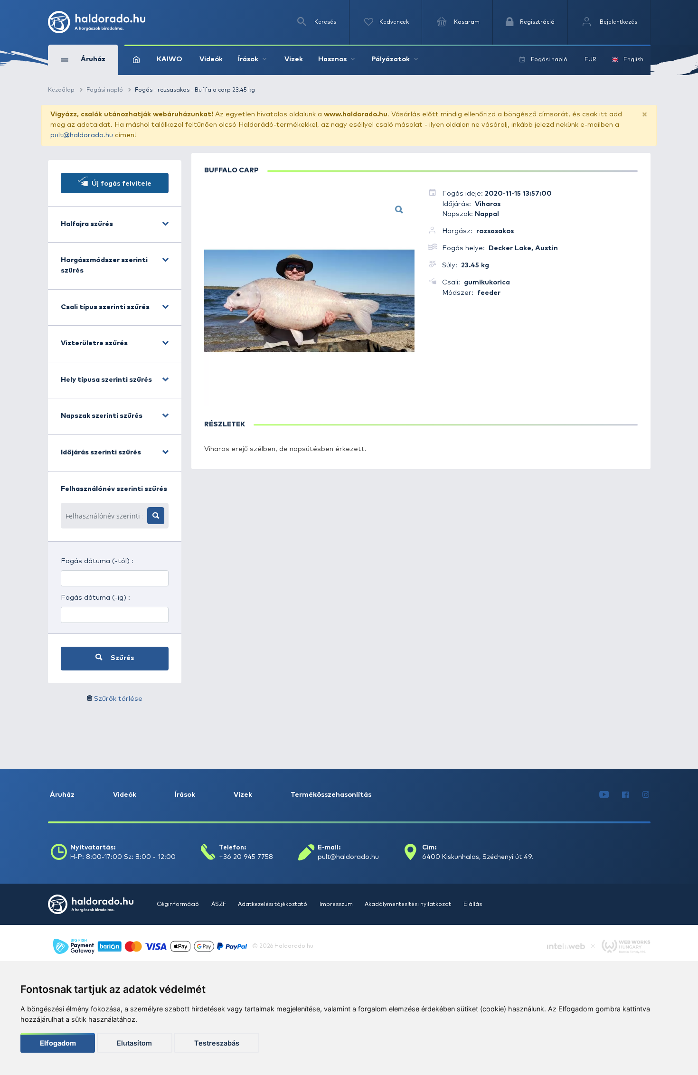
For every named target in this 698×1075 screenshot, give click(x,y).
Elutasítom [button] (134, 1043)
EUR (590, 59)
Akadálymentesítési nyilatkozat (409, 904)
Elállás (472, 904)
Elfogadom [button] (58, 1043)
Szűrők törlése (118, 699)
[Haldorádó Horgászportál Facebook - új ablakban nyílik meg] (626, 795)
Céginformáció (178, 904)
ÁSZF (219, 904)
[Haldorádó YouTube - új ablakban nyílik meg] (604, 795)
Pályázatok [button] (390, 59)
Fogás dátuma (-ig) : (95, 597)
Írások (185, 795)
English (633, 59)
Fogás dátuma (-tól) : (97, 561)
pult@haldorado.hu (81, 135)
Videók (211, 59)
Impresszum (337, 904)
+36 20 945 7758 (246, 857)
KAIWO (169, 59)
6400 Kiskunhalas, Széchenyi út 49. (477, 857)
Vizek (293, 59)
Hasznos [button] (332, 59)
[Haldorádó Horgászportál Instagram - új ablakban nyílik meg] (646, 795)
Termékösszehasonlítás (331, 795)
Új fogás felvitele (120, 183)
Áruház (62, 795)
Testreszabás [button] (216, 1043)
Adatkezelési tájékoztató (273, 904)
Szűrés (121, 658)
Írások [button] (248, 59)
